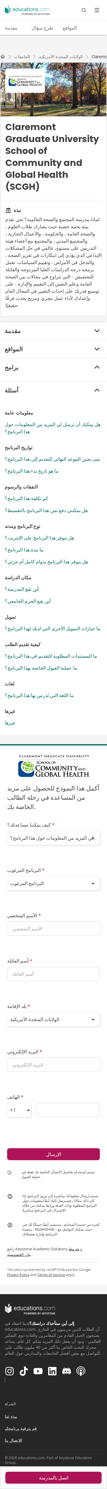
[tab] (13, 28)
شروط (74, 1248)
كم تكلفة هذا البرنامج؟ (26, 498)
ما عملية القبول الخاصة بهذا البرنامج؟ (41, 668)
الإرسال (53, 1154)
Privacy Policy (18, 1274)
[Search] (83, 10)
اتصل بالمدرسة (53, 1477)
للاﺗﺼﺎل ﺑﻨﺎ (13, 1440)
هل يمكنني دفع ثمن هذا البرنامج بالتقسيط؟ (46, 510)
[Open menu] (97, 10)
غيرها (10, 722)
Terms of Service (51, 1274)
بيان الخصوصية (19, 1254)
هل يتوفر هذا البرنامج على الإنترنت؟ (39, 537)
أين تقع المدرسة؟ (22, 589)
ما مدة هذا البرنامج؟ (24, 549)
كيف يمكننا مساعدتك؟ (31, 824)
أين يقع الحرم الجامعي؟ (28, 601)
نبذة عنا (11, 1416)
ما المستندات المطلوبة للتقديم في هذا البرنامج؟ (51, 656)
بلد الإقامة (18, 1006)
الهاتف (15, 1097)
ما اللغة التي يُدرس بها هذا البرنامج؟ (39, 695)
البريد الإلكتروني (24, 1051)
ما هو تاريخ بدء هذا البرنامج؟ (32, 471)
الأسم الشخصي (24, 915)
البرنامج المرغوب (26, 870)
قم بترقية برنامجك (21, 1428)
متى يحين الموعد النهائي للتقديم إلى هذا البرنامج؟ (52, 459)
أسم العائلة (19, 961)
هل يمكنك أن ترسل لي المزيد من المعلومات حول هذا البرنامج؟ (52, 428)
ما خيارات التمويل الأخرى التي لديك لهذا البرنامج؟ (52, 628)
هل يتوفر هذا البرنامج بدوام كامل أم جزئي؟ (46, 561)
